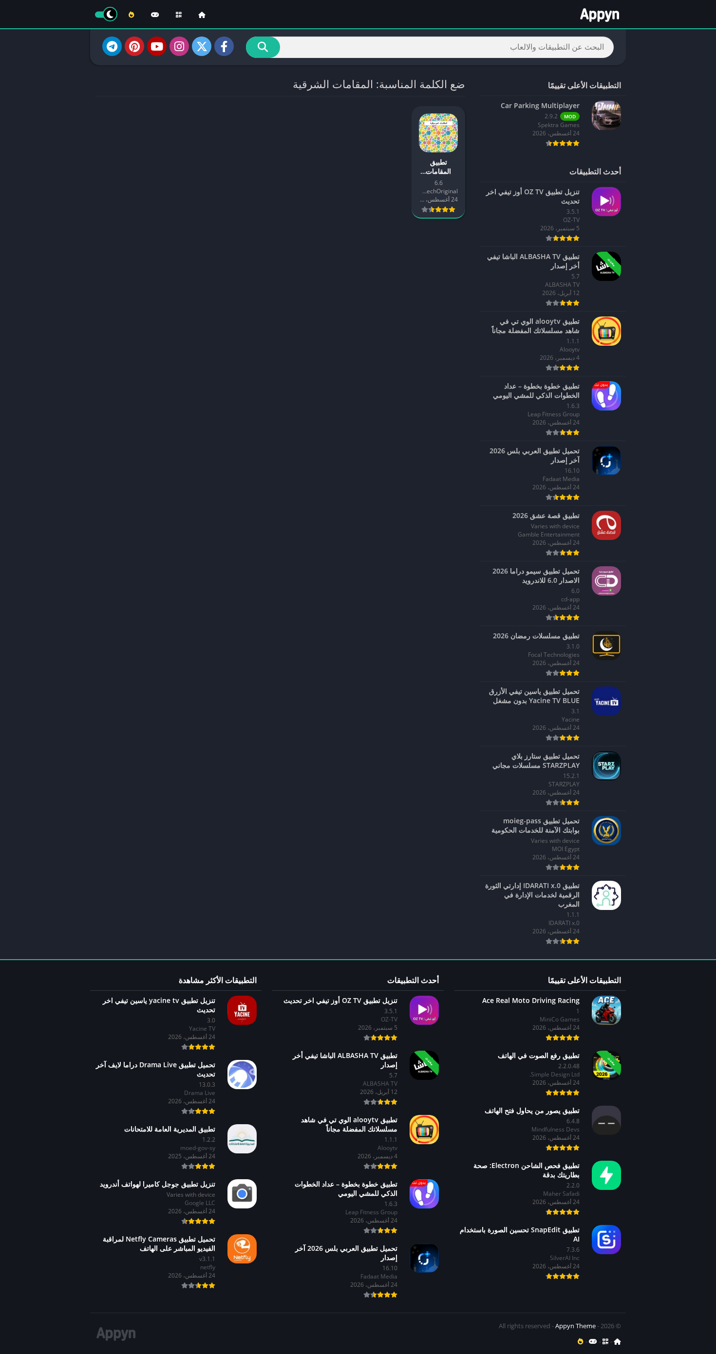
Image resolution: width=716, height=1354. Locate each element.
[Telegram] (112, 46)
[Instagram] (179, 46)
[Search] (263, 47)
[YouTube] (157, 46)
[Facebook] (224, 46)
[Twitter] (201, 46)
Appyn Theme (575, 1325)
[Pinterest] (134, 46)
